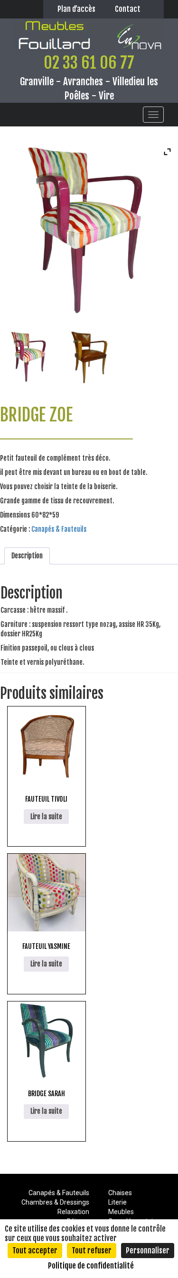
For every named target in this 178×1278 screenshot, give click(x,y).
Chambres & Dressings (55, 1202)
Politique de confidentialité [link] (91, 1265)
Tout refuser (92, 1250)
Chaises (120, 1193)
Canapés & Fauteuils (58, 529)
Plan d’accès (76, 9)
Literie (117, 1202)
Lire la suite (46, 817)
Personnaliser (147, 1250)
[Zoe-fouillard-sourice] (89, 357)
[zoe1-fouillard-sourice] (29, 357)
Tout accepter (34, 1250)
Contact (128, 9)
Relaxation (73, 1211)
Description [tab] (27, 556)
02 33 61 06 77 (89, 62)
